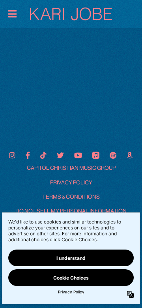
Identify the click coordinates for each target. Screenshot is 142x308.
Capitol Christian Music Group (71, 168)
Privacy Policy (71, 182)
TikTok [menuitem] (43, 155)
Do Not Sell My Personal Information (71, 211)
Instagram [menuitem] (12, 155)
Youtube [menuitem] (78, 155)
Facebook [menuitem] (28, 155)
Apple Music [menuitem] (95, 155)
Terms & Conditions (71, 196)
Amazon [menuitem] (130, 155)
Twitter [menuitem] (60, 155)
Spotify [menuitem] (113, 155)
